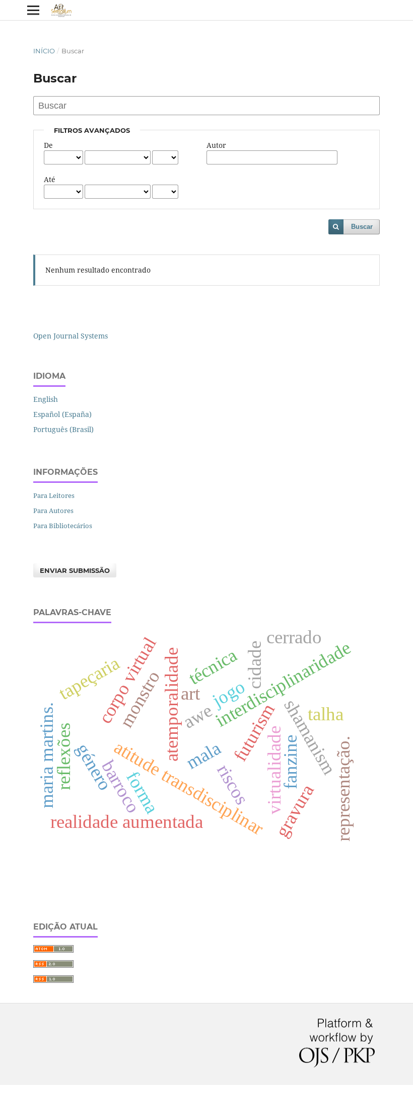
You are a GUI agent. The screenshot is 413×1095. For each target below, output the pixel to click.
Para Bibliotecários (62, 525)
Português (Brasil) (63, 429)
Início (44, 51)
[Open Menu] (33, 10)
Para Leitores (54, 495)
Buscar (362, 226)
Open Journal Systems (70, 336)
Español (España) (62, 414)
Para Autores (53, 510)
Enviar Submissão (75, 570)
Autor (216, 145)
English (45, 399)
